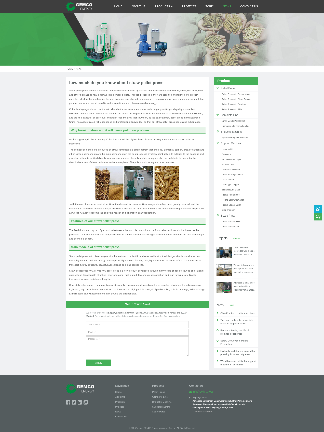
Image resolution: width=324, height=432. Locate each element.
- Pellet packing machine (232, 174)
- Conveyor (226, 154)
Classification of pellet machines (237, 313)
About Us (138, 6)
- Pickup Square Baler (231, 205)
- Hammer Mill (227, 149)
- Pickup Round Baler (230, 195)
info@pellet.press (203, 391)
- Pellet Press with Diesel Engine (236, 99)
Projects (189, 6)
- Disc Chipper (227, 179)
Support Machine (231, 143)
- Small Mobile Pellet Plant (233, 121)
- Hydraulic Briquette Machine (234, 138)
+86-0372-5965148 (203, 411)
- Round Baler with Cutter (232, 200)
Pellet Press (228, 88)
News (227, 6)
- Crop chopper (228, 210)
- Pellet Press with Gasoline (233, 104)
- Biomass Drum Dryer (231, 159)
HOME (69, 68)
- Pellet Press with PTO (231, 109)
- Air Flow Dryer (228, 164)
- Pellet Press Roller (230, 227)
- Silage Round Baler (230, 190)
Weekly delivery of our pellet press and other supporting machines (244, 268)
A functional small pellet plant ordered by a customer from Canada (244, 286)
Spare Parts (228, 215)
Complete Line (229, 115)
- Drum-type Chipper (230, 185)
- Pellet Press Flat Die (230, 221)
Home (118, 6)
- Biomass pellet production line (235, 126)
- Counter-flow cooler (230, 169)
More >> (236, 238)
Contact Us (249, 6)
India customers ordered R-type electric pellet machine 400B (244, 251)
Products (162, 6)
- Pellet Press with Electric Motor (235, 94)
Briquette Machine (231, 131)
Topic (210, 6)
